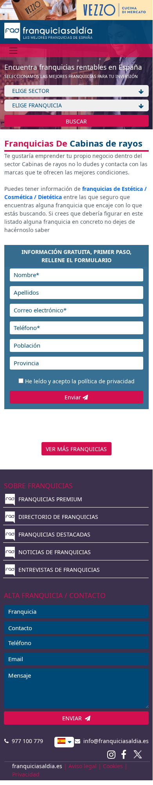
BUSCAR (76, 121)
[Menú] (13, 50)
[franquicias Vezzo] (76, 9)
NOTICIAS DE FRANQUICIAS (54, 552)
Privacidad (26, 774)
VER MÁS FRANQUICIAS (76, 449)
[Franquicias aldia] (48, 31)
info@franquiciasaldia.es (114, 741)
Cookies (113, 766)
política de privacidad (106, 381)
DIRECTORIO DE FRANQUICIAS (57, 516)
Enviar (74, 397)
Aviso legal (82, 766)
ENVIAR (73, 718)
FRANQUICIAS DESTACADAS (53, 534)
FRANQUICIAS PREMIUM (49, 499)
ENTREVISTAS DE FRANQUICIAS (58, 569)
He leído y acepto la (80, 381)
